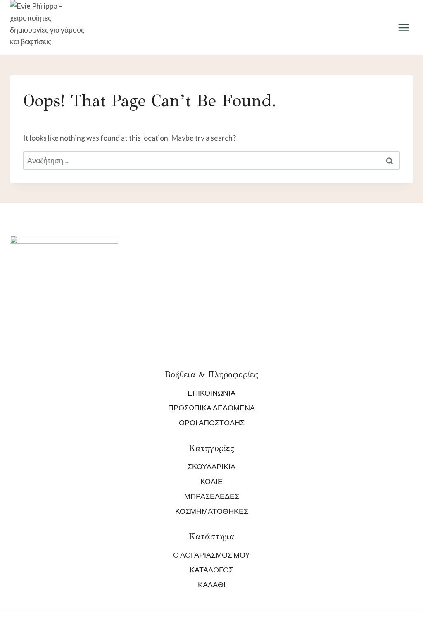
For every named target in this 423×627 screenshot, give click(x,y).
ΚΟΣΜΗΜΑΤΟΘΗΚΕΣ (211, 510)
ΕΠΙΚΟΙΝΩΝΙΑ (211, 392)
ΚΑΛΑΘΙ (212, 584)
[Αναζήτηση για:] (211, 160)
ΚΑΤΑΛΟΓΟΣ (211, 569)
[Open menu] (403, 27)
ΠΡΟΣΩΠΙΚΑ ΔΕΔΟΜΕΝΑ (211, 407)
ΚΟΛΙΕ (211, 481)
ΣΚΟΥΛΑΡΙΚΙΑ (211, 466)
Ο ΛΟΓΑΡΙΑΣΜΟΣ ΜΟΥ (211, 554)
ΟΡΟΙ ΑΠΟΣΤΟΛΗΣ (212, 422)
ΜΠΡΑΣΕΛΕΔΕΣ (211, 496)
